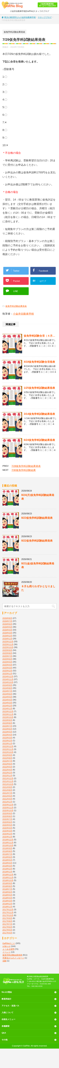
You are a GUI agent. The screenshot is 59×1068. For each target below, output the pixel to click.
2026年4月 (7, 630)
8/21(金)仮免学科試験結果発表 (37, 565)
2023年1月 (7, 743)
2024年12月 (7, 676)
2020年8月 (7, 816)
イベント (6, 952)
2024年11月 (7, 679)
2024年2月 (7, 706)
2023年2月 (7, 740)
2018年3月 (7, 901)
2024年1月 (7, 708)
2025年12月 (7, 641)
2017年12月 (7, 909)
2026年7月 (7, 621)
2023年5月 (7, 732)
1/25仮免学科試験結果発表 (39, 387)
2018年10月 (7, 880)
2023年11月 (7, 714)
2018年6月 (7, 892)
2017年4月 (7, 933)
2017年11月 (7, 912)
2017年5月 (7, 930)
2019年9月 (7, 848)
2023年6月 (7, 729)
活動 (4, 961)
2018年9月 (7, 883)
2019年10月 (7, 845)
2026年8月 (7, 618)
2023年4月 (7, 735)
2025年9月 (7, 650)
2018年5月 (7, 895)
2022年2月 (7, 773)
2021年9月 (7, 787)
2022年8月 (7, 758)
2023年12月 (7, 711)
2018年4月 (7, 898)
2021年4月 (7, 799)
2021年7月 (7, 793)
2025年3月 (7, 668)
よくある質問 (8, 949)
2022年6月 (7, 764)
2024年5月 (7, 697)
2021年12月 (7, 778)
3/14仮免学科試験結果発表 (39, 414)
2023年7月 (7, 726)
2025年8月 (7, 653)
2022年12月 (7, 746)
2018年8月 (7, 886)
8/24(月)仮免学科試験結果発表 (37, 497)
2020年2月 (7, 834)
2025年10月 (7, 647)
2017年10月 (7, 915)
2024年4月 (7, 700)
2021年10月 (7, 784)
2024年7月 (7, 691)
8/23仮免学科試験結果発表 (37, 517)
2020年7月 (7, 819)
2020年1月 (7, 837)
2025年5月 (7, 662)
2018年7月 (7, 889)
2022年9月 (7, 755)
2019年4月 (7, 863)
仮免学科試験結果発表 (16, 306)
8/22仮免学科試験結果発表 (37, 540)
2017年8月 (7, 921)
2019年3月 (7, 866)
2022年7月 (7, 761)
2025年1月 (7, 673)
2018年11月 (7, 877)
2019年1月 (7, 872)
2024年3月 (7, 703)
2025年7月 (7, 656)
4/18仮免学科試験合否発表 (39, 361)
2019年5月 (7, 860)
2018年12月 (7, 874)
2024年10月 (7, 682)
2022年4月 (7, 770)
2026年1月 (7, 638)
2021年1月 (7, 802)
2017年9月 (7, 918)
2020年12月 (7, 805)
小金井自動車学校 (23, 313)
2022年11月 (7, 749)
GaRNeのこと (8, 943)
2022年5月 (7, 767)
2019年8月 (7, 851)
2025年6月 (7, 659)
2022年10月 (7, 752)
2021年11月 (7, 781)
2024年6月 (7, 694)
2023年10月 (7, 717)
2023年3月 (7, 738)
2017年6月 (7, 927)
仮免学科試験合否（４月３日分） (40, 335)
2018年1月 (7, 907)
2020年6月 (7, 822)
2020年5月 (7, 825)
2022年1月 (7, 775)
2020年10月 (7, 810)
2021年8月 (7, 790)
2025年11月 (7, 644)
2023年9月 (7, 720)
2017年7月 (7, 924)
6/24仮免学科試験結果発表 (39, 440)
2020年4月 (7, 828)
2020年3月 (7, 831)
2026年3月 (7, 633)
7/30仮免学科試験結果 (23, 470)
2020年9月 (7, 813)
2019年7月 (7, 854)
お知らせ (6, 946)
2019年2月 (7, 869)
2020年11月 (7, 807)
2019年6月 (7, 857)
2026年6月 (7, 624)
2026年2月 (7, 636)
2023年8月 (7, 723)
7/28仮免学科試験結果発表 (26, 466)
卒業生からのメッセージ (13, 958)
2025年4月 (7, 665)
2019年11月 (7, 842)
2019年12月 (7, 840)
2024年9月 (7, 685)
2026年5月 (7, 627)
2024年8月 (7, 688)
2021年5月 (7, 796)
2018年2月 (7, 904)
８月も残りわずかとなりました (38, 588)
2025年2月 (7, 671)
